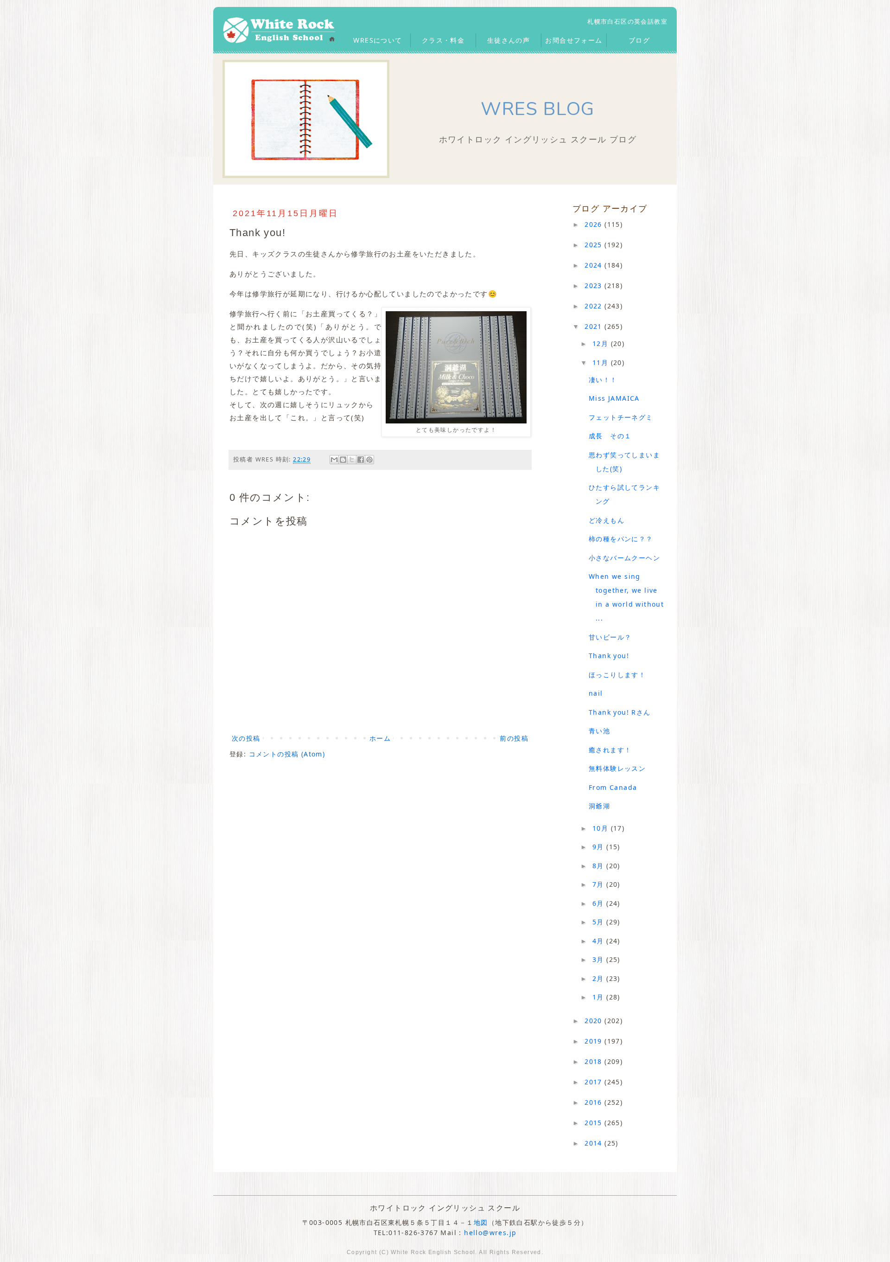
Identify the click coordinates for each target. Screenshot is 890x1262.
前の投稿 (514, 738)
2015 (594, 1122)
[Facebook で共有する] (360, 459)
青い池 (599, 730)
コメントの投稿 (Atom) (287, 754)
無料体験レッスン (617, 768)
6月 (599, 903)
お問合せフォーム (573, 40)
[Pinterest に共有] (369, 459)
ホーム (380, 738)
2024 (594, 265)
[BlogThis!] (343, 459)
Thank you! (609, 655)
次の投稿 (246, 738)
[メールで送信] (334, 459)
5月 (599, 921)
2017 (594, 1081)
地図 (481, 1222)
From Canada (613, 787)
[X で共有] (351, 459)
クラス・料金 (443, 40)
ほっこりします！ (617, 674)
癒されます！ (610, 749)
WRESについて (377, 40)
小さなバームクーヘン (624, 557)
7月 (599, 884)
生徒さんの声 (508, 40)
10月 (601, 828)
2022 (594, 305)
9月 (599, 846)
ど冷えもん (606, 520)
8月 (599, 865)
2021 (594, 326)
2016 (594, 1102)
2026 (594, 224)
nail (596, 693)
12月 (601, 343)
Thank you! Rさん (620, 712)
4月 (599, 940)
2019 (594, 1041)
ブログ (639, 40)
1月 (599, 997)
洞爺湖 (599, 805)
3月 (599, 959)
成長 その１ (610, 435)
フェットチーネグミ (621, 417)
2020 (594, 1020)
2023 (594, 285)
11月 (601, 362)
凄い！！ (603, 379)
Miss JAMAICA (614, 398)
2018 (594, 1061)
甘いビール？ (610, 637)
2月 (599, 978)
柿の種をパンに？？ (621, 538)
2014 (594, 1143)
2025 (594, 244)
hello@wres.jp (490, 1232)
